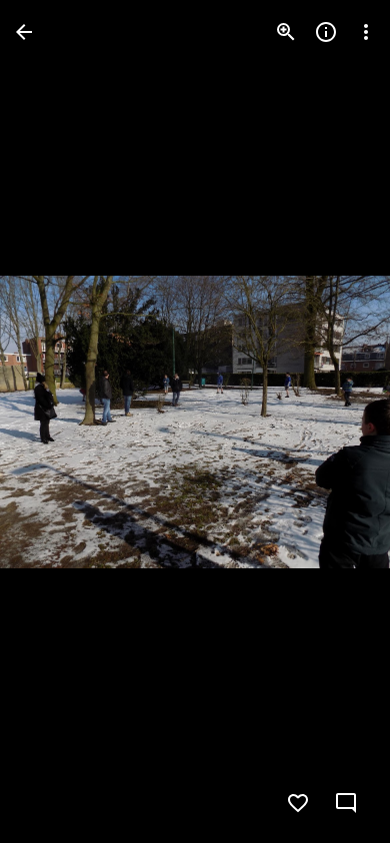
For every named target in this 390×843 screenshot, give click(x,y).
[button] (56, 421)
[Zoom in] (286, 32)
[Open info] (326, 32)
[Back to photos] (24, 32)
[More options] (366, 32)
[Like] (298, 803)
